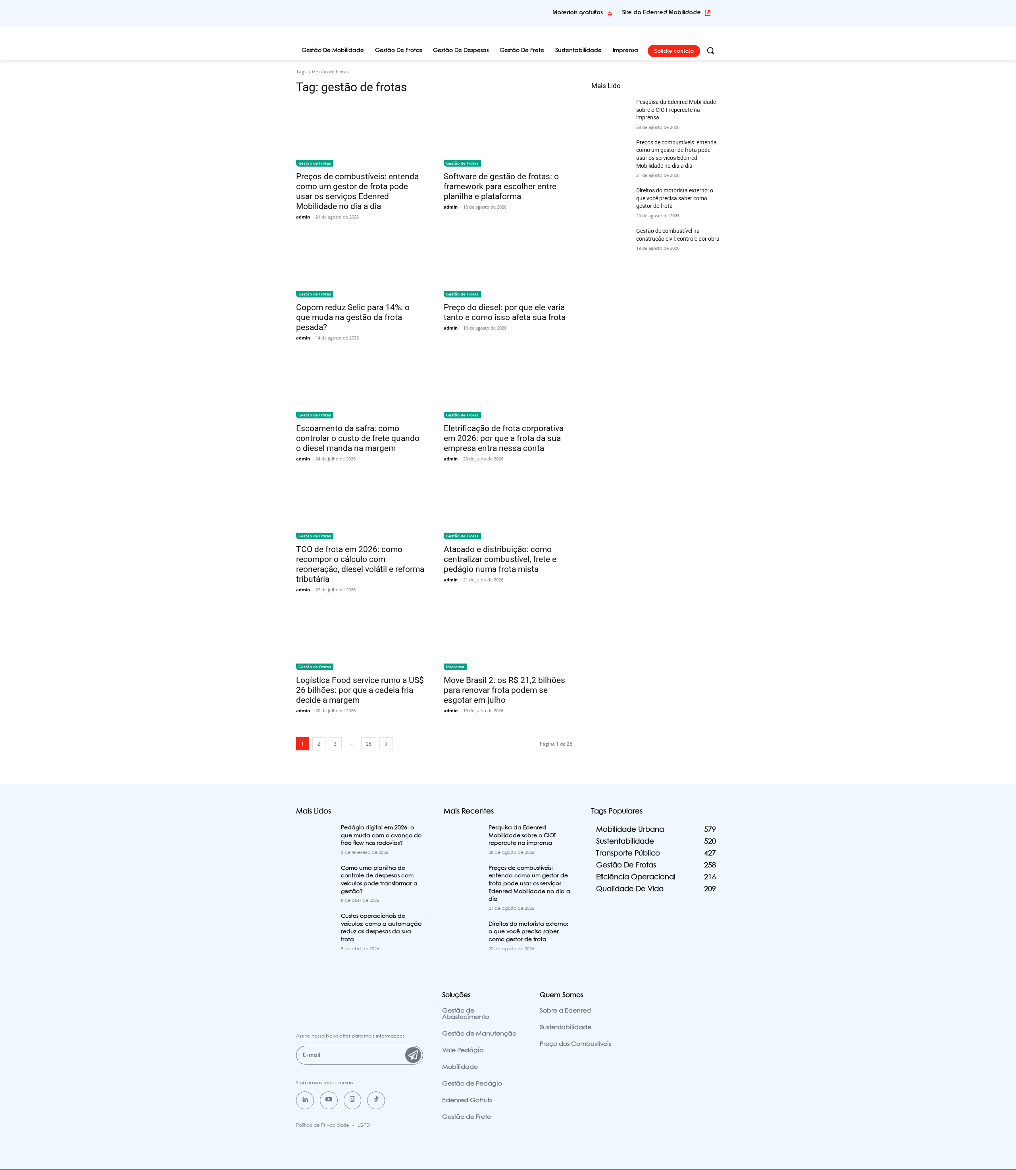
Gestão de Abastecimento (465, 1014)
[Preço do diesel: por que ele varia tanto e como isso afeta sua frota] (508, 265)
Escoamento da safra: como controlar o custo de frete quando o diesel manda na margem (357, 438)
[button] (710, 50)
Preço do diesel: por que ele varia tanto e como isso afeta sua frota (505, 312)
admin (303, 217)
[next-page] (386, 743)
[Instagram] (353, 1100)
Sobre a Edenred (565, 1011)
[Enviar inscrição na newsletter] (413, 1055)
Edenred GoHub (467, 1100)
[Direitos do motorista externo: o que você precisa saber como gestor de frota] (610, 200)
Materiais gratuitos (577, 12)
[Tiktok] (376, 1100)
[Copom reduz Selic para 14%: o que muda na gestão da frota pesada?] (360, 265)
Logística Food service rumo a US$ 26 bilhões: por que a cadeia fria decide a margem (360, 690)
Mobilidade (460, 1067)
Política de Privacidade (322, 1125)
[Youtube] (329, 1100)
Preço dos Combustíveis (575, 1044)
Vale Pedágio (462, 1050)
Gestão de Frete (466, 1117)
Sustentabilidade (565, 1027)
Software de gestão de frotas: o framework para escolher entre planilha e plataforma (501, 186)
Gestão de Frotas (314, 163)
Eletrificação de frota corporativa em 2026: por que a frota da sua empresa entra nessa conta (504, 438)
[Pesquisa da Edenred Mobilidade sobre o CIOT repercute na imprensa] (610, 111)
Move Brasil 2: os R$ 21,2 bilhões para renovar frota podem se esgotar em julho (504, 690)
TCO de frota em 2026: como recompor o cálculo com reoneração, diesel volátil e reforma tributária (360, 564)
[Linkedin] (305, 1100)
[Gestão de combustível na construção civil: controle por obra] (610, 240)
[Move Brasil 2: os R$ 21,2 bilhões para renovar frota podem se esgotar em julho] (508, 638)
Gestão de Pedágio (472, 1084)
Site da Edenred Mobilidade (661, 12)
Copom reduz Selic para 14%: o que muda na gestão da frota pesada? (353, 317)
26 (368, 743)
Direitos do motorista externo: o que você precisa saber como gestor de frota (674, 198)
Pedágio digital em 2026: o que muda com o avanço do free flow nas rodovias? (381, 835)
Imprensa (455, 666)
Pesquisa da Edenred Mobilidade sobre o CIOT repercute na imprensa (676, 110)
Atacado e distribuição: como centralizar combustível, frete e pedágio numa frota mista (500, 559)
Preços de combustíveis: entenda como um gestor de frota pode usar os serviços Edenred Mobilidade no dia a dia (357, 191)
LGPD (364, 1125)
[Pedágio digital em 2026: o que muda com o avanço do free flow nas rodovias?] (315, 837)
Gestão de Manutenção (479, 1034)
